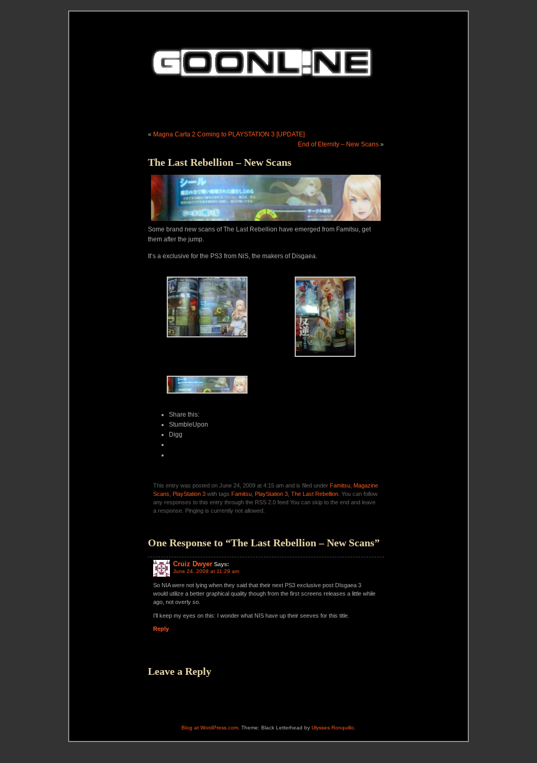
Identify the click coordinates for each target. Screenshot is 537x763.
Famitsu (340, 485)
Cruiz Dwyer (192, 564)
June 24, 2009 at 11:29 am (206, 571)
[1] (207, 339)
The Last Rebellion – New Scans (220, 162)
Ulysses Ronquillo (333, 727)
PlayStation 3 (189, 494)
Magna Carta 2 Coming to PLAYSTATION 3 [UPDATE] (229, 134)
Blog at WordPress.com (209, 727)
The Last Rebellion (314, 494)
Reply (161, 629)
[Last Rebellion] (207, 395)
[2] (325, 358)
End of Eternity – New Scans (338, 144)
